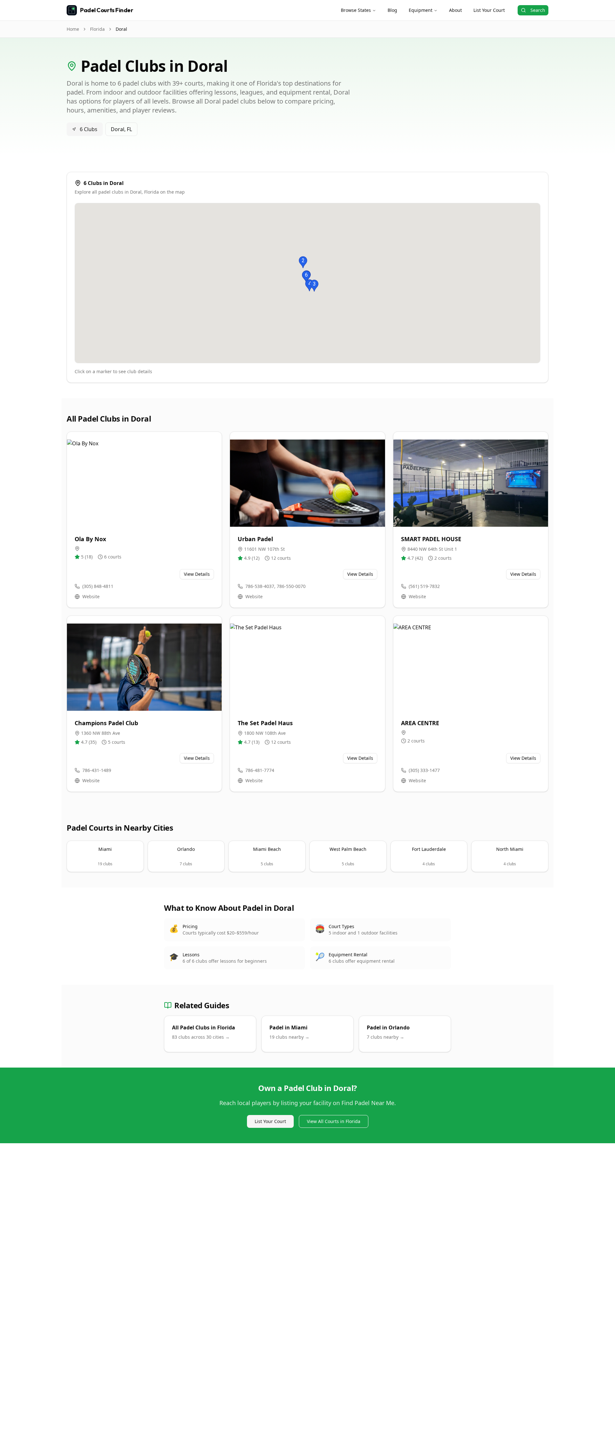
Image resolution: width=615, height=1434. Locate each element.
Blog (392, 10)
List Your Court (489, 10)
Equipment (420, 10)
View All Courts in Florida (333, 1121)
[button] (303, 262)
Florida (97, 29)
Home (73, 29)
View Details (197, 574)
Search (537, 10)
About (455, 10)
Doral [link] (121, 29)
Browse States (356, 10)
